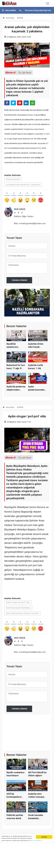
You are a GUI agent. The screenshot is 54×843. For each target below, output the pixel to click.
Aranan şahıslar (13, 179)
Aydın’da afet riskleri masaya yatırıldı (36, 797)
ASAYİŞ (20, 18)
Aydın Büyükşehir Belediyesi (18, 608)
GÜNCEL (20, 407)
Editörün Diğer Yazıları (23, 216)
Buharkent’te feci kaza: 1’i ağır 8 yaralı (16, 368)
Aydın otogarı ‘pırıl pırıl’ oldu (18, 602)
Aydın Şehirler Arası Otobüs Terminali (22, 613)
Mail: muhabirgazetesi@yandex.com (30, 223)
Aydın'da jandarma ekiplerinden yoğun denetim (16, 389)
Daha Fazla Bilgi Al (36, 840)
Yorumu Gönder (19, 280)
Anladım (44, 837)
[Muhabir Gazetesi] (9, 3)
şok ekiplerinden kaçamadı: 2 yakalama (23, 185)
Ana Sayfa (10, 18)
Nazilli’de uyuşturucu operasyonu (13, 347)
